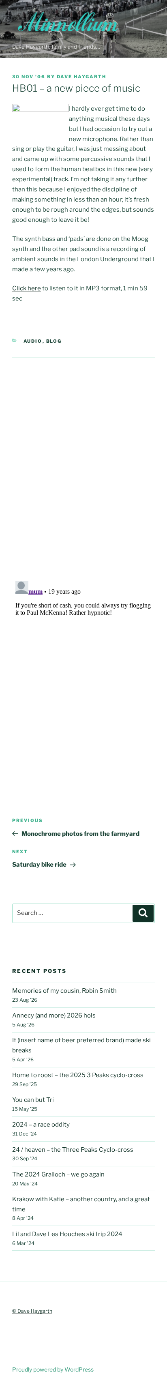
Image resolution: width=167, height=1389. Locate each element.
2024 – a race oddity (41, 1124)
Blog (54, 341)
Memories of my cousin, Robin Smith (64, 990)
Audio (33, 341)
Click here (26, 288)
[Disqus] (83, 459)
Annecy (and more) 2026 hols (54, 1015)
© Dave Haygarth (32, 1311)
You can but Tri (33, 1099)
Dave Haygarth (81, 76)
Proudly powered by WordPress (53, 1369)
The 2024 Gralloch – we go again (58, 1174)
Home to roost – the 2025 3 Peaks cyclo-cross (77, 1075)
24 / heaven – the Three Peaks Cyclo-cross (72, 1149)
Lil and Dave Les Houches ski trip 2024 (67, 1234)
